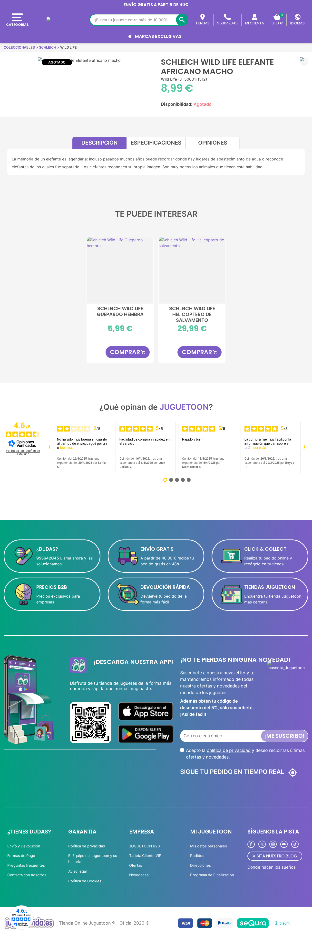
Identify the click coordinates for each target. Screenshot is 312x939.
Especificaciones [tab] (156, 142)
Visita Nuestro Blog (275, 856)
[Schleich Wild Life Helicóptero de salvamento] (192, 270)
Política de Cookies (84, 881)
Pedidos (197, 855)
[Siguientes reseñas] (304, 447)
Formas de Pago (21, 855)
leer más (67, 448)
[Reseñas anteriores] (49, 447)
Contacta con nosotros (26, 875)
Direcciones (200, 865)
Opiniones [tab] (212, 142)
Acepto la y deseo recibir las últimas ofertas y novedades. (245, 754)
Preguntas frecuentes (26, 865)
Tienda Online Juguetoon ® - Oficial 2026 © (104, 923)
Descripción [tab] (99, 142)
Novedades (139, 875)
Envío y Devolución (23, 846)
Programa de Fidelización (212, 875)
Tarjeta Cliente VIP (145, 855)
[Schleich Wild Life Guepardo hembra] (120, 270)
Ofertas (135, 865)
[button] (304, 61)
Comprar (128, 352)
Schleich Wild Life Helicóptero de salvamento (192, 314)
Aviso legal (77, 871)
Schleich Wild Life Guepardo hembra (120, 312)
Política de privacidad (86, 846)
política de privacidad (229, 750)
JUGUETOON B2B (144, 846)
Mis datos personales (208, 846)
